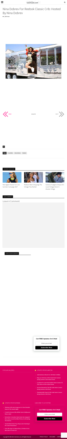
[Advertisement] (33, 32)
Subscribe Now (46, 347)
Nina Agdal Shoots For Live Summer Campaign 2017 (11, 186)
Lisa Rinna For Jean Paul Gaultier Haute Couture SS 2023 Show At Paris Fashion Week (50, 383)
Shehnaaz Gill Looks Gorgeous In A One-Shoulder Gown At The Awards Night (17, 408)
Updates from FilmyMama (12, 403)
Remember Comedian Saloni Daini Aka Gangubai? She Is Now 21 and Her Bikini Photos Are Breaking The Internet (17, 418)
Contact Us (60, 437)
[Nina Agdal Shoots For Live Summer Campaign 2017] (12, 177)
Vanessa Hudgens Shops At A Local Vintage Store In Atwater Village (55, 187)
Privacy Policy (44, 437)
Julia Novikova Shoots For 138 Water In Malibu (48, 375)
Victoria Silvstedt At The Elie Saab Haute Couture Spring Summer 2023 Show (49, 388)
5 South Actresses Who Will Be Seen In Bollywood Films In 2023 (17, 413)
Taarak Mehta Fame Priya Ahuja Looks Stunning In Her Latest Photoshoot (17, 424)
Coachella (10, 153)
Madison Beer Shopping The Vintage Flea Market (33, 186)
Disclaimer (52, 437)
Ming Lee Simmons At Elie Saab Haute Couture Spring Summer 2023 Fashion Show (49, 378)
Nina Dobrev (18, 153)
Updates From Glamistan (44, 370)
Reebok (24, 153)
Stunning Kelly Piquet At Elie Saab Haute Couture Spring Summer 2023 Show (49, 393)
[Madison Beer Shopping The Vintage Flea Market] (33, 177)
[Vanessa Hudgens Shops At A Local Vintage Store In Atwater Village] (55, 177)
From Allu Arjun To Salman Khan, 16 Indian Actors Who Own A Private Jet (17, 429)
